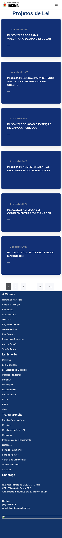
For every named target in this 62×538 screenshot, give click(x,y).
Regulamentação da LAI (13, 430)
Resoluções (7, 384)
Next (49, 286)
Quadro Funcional (10, 464)
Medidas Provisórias (11, 375)
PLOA (5, 399)
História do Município (12, 299)
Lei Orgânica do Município (14, 370)
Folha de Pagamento (12, 450)
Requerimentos (9, 389)
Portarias (6, 379)
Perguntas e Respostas (13, 339)
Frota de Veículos (10, 454)
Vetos (4, 409)
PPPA (5, 404)
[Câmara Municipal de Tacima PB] (10, 4)
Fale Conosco (8, 334)
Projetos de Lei (9, 394)
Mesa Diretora (9, 314)
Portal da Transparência (13, 420)
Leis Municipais (9, 365)
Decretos (6, 360)
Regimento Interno (10, 324)
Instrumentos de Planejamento (16, 440)
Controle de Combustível (14, 459)
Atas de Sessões (10, 344)
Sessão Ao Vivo (9, 349)
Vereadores (7, 309)
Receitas (6, 425)
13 (40, 286)
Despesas (7, 435)
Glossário (6, 319)
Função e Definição (11, 304)
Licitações (7, 445)
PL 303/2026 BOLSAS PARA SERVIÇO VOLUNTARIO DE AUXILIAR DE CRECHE (30, 81)
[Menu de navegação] (56, 4)
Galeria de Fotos (10, 329)
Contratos (6, 469)
